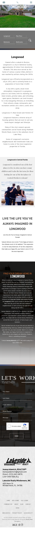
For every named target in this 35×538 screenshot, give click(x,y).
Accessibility (28, 513)
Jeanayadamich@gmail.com (15, 471)
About (16, 504)
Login (17, 508)
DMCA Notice (6, 513)
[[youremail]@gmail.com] (4, 2)
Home (8, 500)
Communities (8, 504)
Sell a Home (24, 500)
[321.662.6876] (17, 2)
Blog (21, 504)
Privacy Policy (17, 513)
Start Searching (17, 351)
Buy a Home (15, 500)
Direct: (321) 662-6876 (12, 474)
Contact (28, 504)
